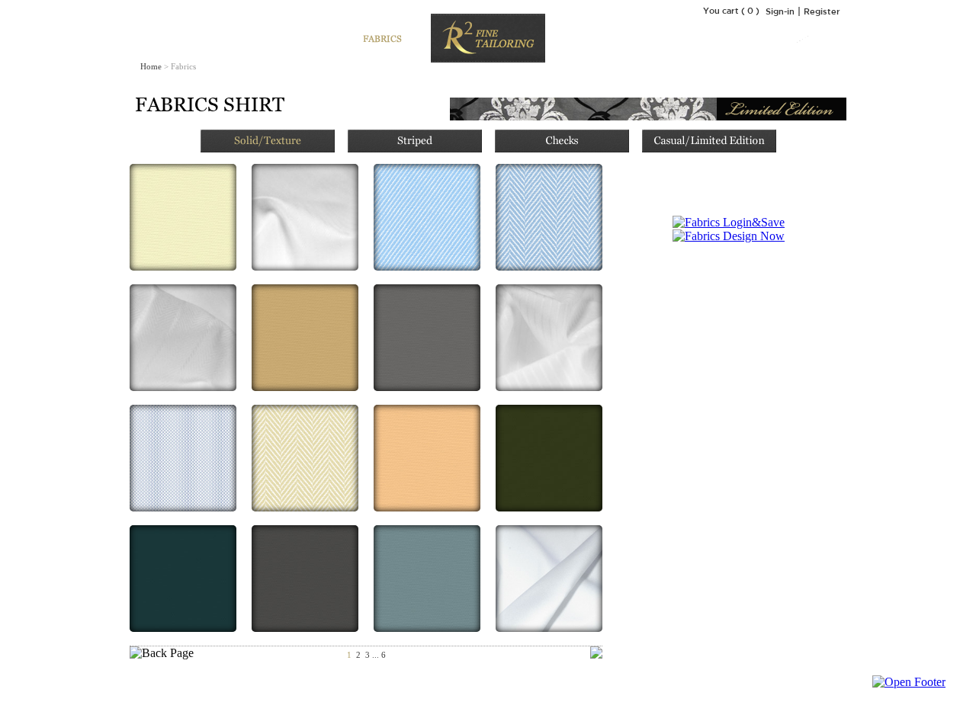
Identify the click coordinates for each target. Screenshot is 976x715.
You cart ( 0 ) (731, 10)
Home (151, 66)
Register (822, 11)
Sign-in (780, 11)
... (375, 654)
